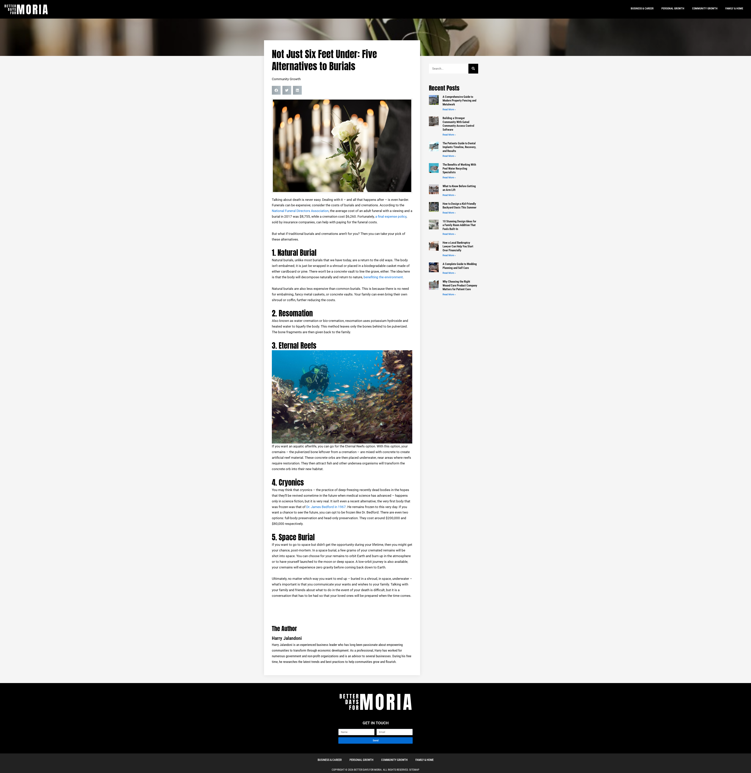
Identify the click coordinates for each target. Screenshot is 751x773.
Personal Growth (672, 8)
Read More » (449, 109)
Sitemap (414, 769)
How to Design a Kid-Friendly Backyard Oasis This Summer (459, 205)
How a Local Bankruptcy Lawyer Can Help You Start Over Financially (458, 246)
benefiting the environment (383, 277)
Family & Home (734, 8)
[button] (276, 90)
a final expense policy (390, 216)
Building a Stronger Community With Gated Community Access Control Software (458, 123)
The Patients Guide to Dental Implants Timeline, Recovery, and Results (459, 147)
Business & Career (642, 8)
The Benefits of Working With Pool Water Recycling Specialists (459, 168)
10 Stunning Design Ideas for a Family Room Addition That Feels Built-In (459, 225)
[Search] (473, 69)
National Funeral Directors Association (300, 211)
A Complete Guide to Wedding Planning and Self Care (460, 266)
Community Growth (705, 8)
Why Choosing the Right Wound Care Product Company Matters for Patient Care (460, 285)
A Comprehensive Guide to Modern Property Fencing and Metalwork (459, 100)
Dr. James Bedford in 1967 (326, 507)
